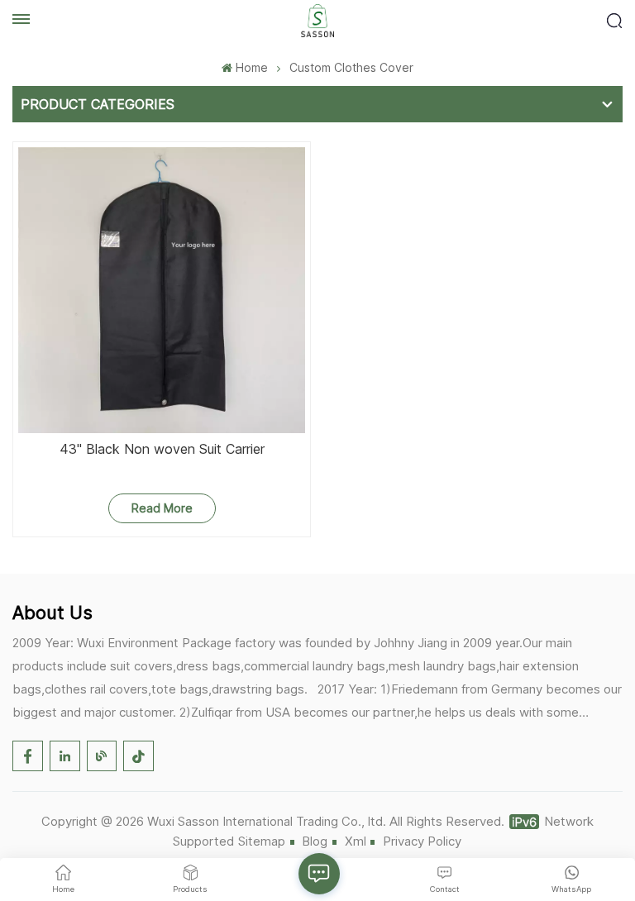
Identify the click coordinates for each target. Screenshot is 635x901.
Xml (355, 841)
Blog (314, 841)
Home (251, 67)
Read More (162, 508)
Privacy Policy (422, 841)
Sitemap (261, 841)
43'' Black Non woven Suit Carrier (162, 449)
